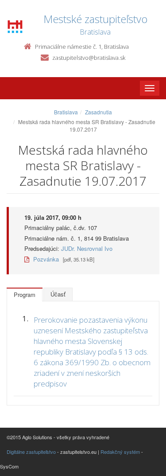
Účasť (58, 294)
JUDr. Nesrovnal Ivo (86, 248)
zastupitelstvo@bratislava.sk (88, 58)
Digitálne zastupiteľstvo (31, 451)
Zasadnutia (98, 112)
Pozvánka (45, 259)
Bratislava (66, 112)
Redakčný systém (120, 451)
